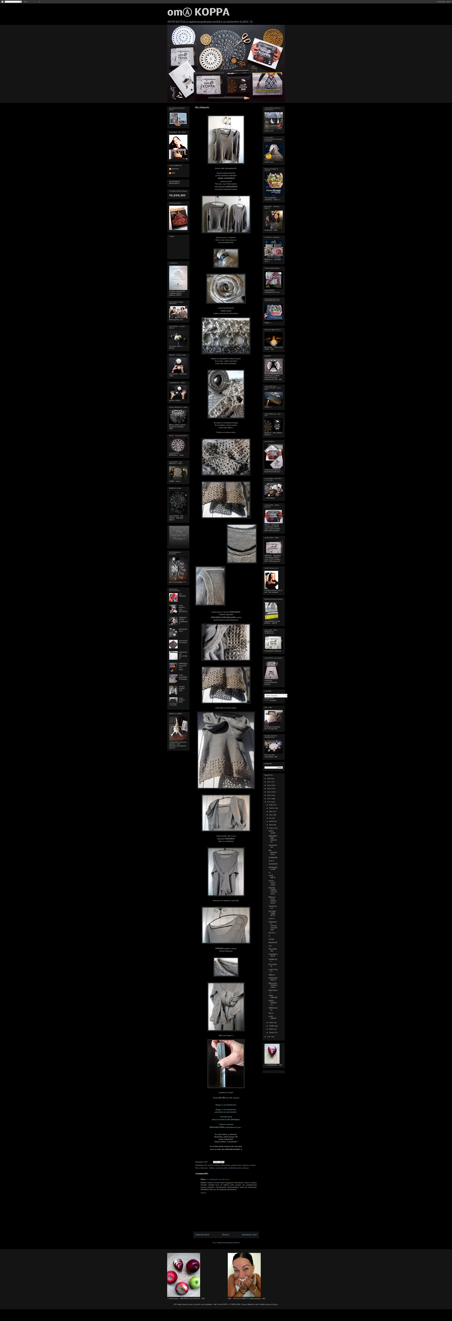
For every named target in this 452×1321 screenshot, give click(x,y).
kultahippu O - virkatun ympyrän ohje (273, 926)
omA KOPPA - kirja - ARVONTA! (183, 609)
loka (271, 812)
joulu (271, 805)
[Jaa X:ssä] (219, 1162)
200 (270, 946)
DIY (205, 1165)
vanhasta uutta (221, 1168)
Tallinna (212, 1168)
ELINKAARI (273, 858)
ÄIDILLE (272, 975)
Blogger (275, 1304)
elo (270, 818)
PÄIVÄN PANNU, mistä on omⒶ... (273, 891)
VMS (173, 173)
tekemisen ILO (273, 907)
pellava (217, 1165)
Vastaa (203, 1193)
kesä (271, 825)
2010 (269, 1037)
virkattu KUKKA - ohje (182, 689)
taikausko (204, 1168)
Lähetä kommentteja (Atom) (228, 1243)
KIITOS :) (272, 933)
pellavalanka (225, 1165)
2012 (269, 799)
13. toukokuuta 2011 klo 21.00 (218, 1179)
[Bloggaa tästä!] (216, 1162)
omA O (271, 861)
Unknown (175, 169)
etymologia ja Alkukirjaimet (174, 182)
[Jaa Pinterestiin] (223, 1162)
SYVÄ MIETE (272, 877)
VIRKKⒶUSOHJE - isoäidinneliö (183, 621)
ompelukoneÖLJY (273, 955)
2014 (269, 792)
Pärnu (197, 1168)
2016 (269, 785)
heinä (271, 821)
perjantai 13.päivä (248, 1165)
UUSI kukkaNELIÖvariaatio (183, 677)
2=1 (270, 872)
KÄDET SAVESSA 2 (273, 1003)
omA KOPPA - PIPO (182, 700)
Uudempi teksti (202, 1235)
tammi (272, 1033)
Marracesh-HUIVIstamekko (273, 985)
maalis (271, 1026)
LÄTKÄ (271, 939)
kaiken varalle (272, 832)
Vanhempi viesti (249, 1235)
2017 (269, 782)
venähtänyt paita (234, 1168)
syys (271, 815)
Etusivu (225, 1235)
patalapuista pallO (273, 868)
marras (272, 808)
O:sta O (271, 919)
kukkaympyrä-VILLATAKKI (183, 655)
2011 (269, 802)
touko (271, 828)
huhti (271, 1023)
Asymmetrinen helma (183, 642)
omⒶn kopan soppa (272, 883)
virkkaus (245, 1168)
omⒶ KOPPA (198, 13)
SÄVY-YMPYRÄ (273, 997)
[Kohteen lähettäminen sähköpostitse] (214, 1162)
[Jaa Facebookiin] (221, 1162)
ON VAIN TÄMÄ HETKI (272, 913)
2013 (269, 795)
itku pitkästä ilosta (273, 852)
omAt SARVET (273, 1017)
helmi (271, 1029)
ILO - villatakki (182, 595)
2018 (269, 779)
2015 (269, 789)
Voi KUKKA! (273, 864)
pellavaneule (236, 1165)
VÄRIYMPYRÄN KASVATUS (273, 839)
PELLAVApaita (273, 950)
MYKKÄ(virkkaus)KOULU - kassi (183, 667)
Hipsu (203, 1179)
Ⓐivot (271, 1013)
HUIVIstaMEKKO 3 (273, 979)
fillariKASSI (273, 943)
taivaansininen (273, 846)
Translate (272, 700)
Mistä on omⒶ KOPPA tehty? (272, 900)
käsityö (211, 1165)
